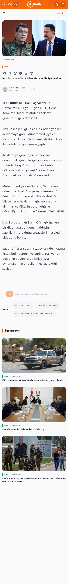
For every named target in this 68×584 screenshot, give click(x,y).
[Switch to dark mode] (57, 4)
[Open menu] (4, 13)
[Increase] (63, 89)
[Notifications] (63, 4)
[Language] (10, 4)
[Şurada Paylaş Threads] (26, 73)
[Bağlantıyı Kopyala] (31, 73)
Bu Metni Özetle (23, 305)
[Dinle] (34, 89)
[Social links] (4, 4)
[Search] (15, 4)
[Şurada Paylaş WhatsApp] (15, 73)
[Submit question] (9, 294)
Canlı (58, 13)
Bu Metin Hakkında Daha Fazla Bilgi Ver (34, 313)
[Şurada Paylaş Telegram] (20, 73)
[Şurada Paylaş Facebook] (4, 73)
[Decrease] (57, 89)
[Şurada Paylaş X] (10, 73)
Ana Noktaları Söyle (48, 305)
